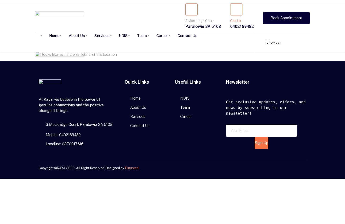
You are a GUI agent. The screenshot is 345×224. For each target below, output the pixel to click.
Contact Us (187, 36)
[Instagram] (296, 170)
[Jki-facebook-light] (288, 170)
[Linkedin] (304, 170)
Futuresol (132, 168)
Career (162, 36)
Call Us (235, 21)
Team (142, 36)
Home (54, 36)
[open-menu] (244, 40)
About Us (77, 36)
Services (102, 36)
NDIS (123, 36)
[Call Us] (236, 9)
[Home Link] (59, 55)
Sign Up (261, 143)
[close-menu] (46, 74)
